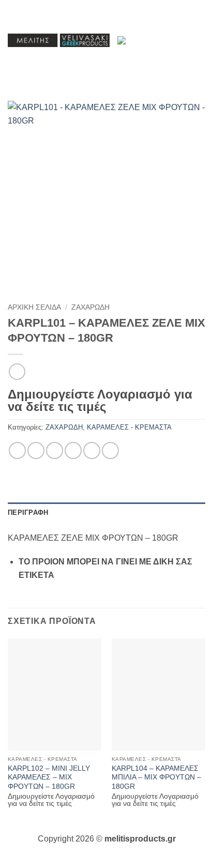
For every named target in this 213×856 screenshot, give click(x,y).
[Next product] (17, 371)
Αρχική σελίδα (34, 307)
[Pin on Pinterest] (91, 450)
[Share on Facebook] (35, 450)
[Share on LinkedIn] (110, 450)
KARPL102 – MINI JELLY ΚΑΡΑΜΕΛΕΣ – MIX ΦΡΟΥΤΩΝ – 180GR (49, 777)
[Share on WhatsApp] (17, 450)
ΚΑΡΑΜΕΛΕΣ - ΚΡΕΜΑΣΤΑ (129, 427)
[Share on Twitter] (54, 450)
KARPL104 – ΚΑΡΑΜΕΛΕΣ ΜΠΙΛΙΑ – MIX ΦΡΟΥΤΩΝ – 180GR (156, 777)
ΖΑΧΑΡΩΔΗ (90, 307)
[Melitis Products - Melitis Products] (59, 40)
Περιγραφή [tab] (28, 512)
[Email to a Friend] (73, 450)
